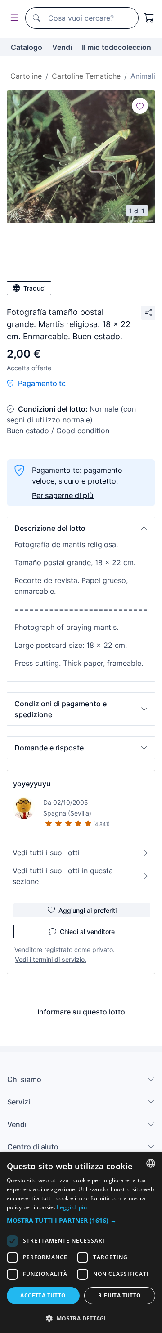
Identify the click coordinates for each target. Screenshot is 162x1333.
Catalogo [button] (26, 47)
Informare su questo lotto (81, 1011)
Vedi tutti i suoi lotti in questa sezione (63, 876)
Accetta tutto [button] (43, 1295)
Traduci (34, 288)
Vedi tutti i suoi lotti (46, 852)
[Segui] (140, 106)
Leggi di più (72, 1207)
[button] (81, 528)
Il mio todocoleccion (116, 47)
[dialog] (81, 1242)
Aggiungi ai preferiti (87, 910)
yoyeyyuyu (32, 783)
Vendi (62, 47)
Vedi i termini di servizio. (50, 959)
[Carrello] (149, 18)
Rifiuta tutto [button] (119, 1295)
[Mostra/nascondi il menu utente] (12, 18)
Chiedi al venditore (87, 931)
